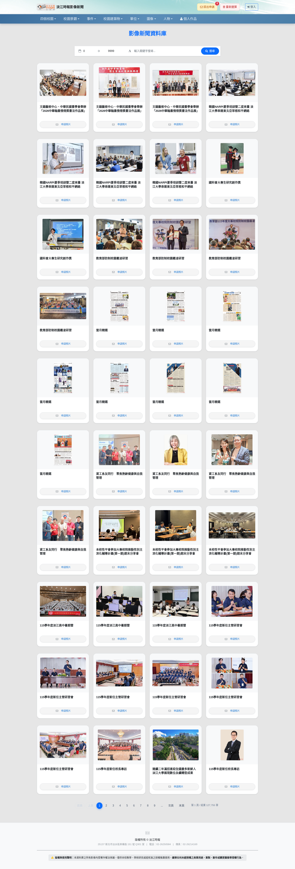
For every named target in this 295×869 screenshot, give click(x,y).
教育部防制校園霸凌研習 (112, 258)
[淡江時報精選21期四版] (119, 378)
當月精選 (102, 330)
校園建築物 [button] (111, 19)
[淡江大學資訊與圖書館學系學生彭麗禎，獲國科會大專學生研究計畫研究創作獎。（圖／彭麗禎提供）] (63, 234)
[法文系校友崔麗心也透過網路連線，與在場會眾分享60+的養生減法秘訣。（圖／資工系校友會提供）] (175, 449)
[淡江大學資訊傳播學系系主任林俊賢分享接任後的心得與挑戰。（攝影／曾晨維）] (232, 601)
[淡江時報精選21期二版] (232, 378)
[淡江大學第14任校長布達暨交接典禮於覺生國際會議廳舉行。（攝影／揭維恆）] (119, 745)
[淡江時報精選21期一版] (63, 449)
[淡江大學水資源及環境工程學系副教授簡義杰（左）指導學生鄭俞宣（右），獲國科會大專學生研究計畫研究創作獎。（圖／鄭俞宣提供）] (232, 158)
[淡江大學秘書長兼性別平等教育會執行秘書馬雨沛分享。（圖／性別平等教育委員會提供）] (175, 525)
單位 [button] (133, 19)
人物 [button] (167, 19)
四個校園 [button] (47, 19)
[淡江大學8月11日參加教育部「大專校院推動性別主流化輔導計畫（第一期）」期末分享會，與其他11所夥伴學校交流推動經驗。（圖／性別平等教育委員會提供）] (232, 525)
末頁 (181, 805)
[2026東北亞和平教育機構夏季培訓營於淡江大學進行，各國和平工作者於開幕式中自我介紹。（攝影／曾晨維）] (119, 158)
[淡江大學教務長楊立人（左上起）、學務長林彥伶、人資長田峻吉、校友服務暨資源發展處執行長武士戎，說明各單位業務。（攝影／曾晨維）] (232, 673)
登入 (253, 6)
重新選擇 (231, 6)
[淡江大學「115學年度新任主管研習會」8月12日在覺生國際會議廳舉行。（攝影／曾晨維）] (175, 673)
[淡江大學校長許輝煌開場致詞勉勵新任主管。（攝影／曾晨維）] (63, 673)
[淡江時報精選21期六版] (232, 306)
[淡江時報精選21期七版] (175, 306)
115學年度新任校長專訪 (111, 769)
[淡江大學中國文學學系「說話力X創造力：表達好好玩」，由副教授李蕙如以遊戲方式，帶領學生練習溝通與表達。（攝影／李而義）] (175, 601)
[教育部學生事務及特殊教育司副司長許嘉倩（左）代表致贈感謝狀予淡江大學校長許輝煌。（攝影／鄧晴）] (175, 234)
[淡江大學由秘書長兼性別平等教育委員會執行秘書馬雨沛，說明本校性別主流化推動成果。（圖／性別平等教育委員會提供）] (119, 525)
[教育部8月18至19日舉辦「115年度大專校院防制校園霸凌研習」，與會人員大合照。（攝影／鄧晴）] (63, 306)
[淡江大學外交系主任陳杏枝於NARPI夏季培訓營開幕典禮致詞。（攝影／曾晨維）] (232, 82)
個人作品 (190, 19)
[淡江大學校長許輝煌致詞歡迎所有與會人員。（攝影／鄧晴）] (232, 234)
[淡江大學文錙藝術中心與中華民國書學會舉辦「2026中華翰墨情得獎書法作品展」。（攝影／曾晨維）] (175, 82)
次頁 (171, 805)
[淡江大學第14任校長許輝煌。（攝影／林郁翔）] (232, 745)
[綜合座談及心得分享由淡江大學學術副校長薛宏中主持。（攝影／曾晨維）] (63, 745)
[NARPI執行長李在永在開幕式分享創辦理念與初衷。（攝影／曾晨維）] (63, 158)
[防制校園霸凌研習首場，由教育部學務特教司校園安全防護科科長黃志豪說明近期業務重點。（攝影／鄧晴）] (119, 234)
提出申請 (210, 5)
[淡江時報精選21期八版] (119, 306)
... (162, 805)
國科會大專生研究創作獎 (225, 182)
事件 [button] (90, 19)
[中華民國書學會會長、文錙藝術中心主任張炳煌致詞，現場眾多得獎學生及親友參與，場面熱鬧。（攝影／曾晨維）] (63, 82)
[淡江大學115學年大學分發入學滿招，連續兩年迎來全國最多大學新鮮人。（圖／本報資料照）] (175, 745)
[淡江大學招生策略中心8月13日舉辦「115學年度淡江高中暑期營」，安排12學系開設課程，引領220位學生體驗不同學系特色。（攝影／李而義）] (63, 601)
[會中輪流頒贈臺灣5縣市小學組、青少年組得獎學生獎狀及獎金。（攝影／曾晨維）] (119, 82)
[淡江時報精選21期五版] (63, 378)
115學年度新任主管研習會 (225, 625)
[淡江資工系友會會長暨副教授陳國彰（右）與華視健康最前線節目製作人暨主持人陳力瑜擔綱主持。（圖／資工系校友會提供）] (232, 449)
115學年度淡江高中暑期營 (56, 625)
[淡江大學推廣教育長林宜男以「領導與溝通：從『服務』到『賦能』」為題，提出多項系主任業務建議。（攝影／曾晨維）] (119, 673)
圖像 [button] (150, 19)
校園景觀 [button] (70, 19)
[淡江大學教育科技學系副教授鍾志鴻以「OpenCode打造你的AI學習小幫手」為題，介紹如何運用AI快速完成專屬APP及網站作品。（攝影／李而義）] (119, 601)
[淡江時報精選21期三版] (175, 378)
